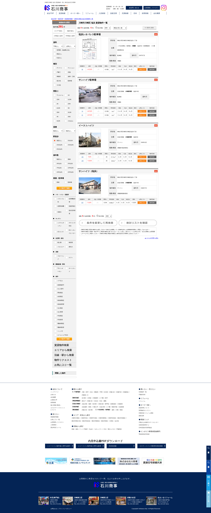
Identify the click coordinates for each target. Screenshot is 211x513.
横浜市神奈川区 (76, 421)
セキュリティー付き (101, 429)
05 (82, 115)
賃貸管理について (144, 408)
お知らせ (53, 394)
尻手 (87, 392)
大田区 (111, 421)
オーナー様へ (75, 13)
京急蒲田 (84, 407)
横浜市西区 (104, 421)
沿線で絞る (70, 31)
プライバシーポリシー (65, 508)
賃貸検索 (62, 13)
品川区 (117, 421)
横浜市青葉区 (122, 418)
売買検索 (125, 13)
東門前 (107, 404)
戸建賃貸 (119, 429)
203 (83, 161)
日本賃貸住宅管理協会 (145, 427)
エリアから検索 (63, 350)
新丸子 (84, 401)
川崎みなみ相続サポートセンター (148, 422)
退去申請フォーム (56, 427)
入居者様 (102, 13)
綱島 (105, 401)
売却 (135, 13)
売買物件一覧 (143, 392)
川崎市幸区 (84, 418)
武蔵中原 (119, 392)
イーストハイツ (86, 125)
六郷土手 (95, 407)
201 (83, 157)
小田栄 (89, 398)
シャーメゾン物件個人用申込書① (58, 446)
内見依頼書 (113, 446)
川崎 (83, 392)
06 (82, 69)
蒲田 (113, 410)
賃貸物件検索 (69, 19)
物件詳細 (152, 69)
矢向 (91, 392)
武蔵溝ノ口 (85, 395)
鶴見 (121, 410)
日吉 (101, 401)
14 (82, 111)
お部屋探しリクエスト (152, 8)
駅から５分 (111, 429)
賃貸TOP (60, 19)
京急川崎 (84, 404)
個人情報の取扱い (56, 405)
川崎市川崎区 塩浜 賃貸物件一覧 (83, 19)
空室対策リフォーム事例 (146, 413)
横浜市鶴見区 (96, 421)
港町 (90, 404)
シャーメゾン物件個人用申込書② (89, 446)
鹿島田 (96, 392)
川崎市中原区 (93, 418)
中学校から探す (70, 36)
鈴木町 (95, 404)
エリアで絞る (58, 31)
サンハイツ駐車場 (87, 80)
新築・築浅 (75, 429)
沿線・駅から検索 (64, 355)
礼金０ (91, 429)
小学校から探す (58, 36)
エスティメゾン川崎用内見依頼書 (151, 446)
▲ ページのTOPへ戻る (151, 238)
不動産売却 (142, 394)
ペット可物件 (84, 429)
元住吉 (96, 401)
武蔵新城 (125, 392)
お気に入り (142, 69)
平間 (101, 392)
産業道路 (113, 404)
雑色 (90, 407)
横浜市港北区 (86, 421)
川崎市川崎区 (76, 418)
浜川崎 (84, 398)
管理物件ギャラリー (145, 410)
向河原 (106, 392)
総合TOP (50, 13)
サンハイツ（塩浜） (88, 171)
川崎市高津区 (103, 418)
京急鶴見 (121, 407)
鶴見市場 (114, 407)
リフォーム (89, 13)
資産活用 (113, 13)
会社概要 (156, 13)
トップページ (54, 392)
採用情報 (145, 13)
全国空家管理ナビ (144, 425)
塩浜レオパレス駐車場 (90, 34)
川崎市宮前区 (112, 418)
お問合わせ (209, 482)
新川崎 (91, 410)
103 (82, 202)
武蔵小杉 (112, 392)
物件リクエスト (63, 360)
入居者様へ (54, 425)
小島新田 (120, 404)
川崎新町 (95, 398)
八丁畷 (102, 398)
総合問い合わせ (134, 8)
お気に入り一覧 (63, 365)
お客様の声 (54, 400)
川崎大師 (101, 404)
